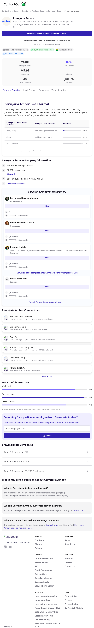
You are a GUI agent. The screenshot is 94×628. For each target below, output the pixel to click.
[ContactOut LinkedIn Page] (5, 585)
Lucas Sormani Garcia (22, 222)
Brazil (59, 11)
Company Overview (11, 90)
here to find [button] (79, 510)
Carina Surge (52, 525)
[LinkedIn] (13, 27)
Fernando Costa (18, 278)
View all (45, 376)
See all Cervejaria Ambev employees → (47, 302)
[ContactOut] (16, 4)
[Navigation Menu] (87, 4)
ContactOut (6, 11)
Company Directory (21, 11)
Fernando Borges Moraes (24, 198)
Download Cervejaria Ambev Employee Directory (47, 33)
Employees (44, 90)
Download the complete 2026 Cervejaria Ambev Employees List (47, 272)
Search (49, 435)
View (47, 206)
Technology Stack (60, 90)
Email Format (29, 90)
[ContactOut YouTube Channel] (10, 585)
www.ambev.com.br (16, 183)
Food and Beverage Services (43, 11)
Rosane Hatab (18, 247)
